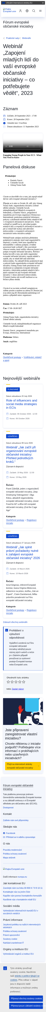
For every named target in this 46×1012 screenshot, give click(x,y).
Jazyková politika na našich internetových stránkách (22, 925)
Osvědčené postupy (12, 357)
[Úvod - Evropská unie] (10, 11)
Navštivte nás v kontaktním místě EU (19, 899)
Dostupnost (8, 807)
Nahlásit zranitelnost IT (13, 943)
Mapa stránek (9, 858)
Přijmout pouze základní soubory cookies (27, 1006)
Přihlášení (20, 11)
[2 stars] (10, 681)
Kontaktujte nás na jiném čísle (16, 892)
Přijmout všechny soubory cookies (26, 998)
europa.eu (22, 877)
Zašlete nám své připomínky (15, 820)
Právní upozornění (11, 935)
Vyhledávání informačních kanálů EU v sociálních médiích (20, 912)
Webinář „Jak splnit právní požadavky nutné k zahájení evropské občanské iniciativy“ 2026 (23, 552)
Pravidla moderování (12, 850)
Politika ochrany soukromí (14, 854)
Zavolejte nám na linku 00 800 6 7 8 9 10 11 (23, 888)
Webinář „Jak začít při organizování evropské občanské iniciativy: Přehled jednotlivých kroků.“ (21, 454)
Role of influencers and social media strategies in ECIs (21, 404)
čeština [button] (27, 11)
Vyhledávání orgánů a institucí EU (18, 954)
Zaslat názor (18, 689)
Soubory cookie (10, 939)
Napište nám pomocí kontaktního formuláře (22, 896)
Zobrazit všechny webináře (15, 622)
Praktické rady (12, 38)
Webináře (26, 38)
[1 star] (8, 681)
